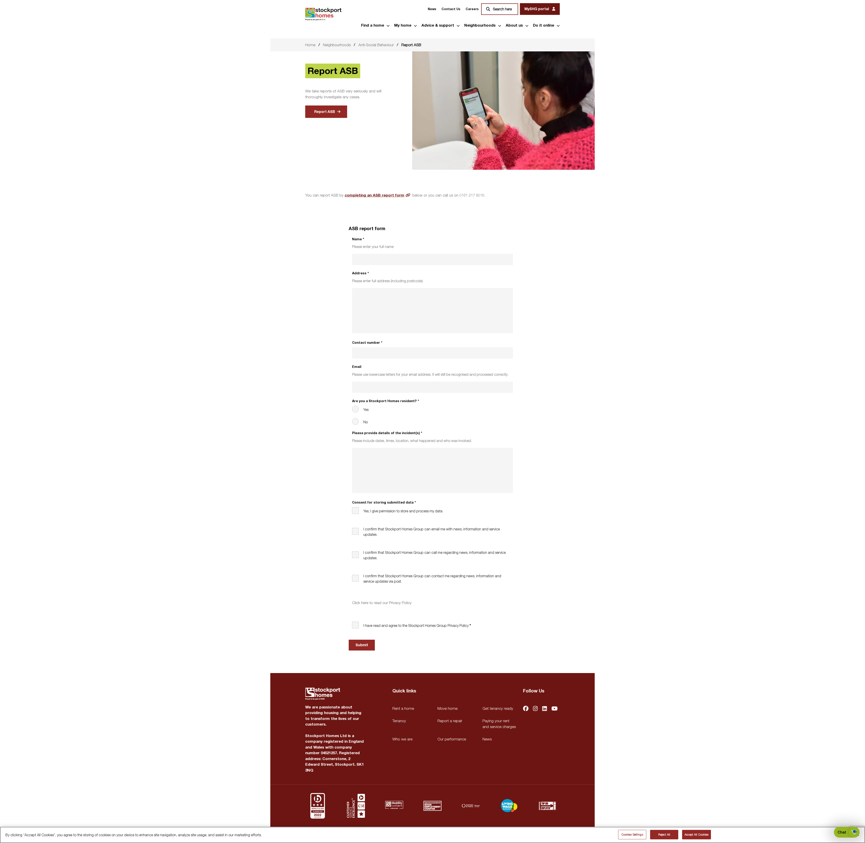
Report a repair (449, 721)
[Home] (323, 14)
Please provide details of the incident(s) (387, 433)
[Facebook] (525, 709)
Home (310, 45)
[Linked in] (544, 709)
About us (514, 25)
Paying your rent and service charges (499, 724)
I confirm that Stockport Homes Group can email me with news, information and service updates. (431, 531)
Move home (447, 708)
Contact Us (451, 9)
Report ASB (324, 112)
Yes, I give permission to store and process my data (402, 511)
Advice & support (437, 25)
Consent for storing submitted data (384, 502)
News (432, 9)
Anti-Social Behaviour (376, 45)
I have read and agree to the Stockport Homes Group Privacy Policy (416, 625)
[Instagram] (535, 709)
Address (360, 273)
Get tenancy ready (498, 708)
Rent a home (403, 708)
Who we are (402, 739)
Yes (366, 410)
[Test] (356, 806)
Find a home (372, 25)
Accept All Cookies (696, 834)
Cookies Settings (632, 834)
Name (358, 239)
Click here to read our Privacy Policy (382, 602)
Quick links (404, 691)
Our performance (451, 739)
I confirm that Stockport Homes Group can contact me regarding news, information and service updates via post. (432, 578)
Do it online (543, 25)
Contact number (367, 342)
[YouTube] (554, 709)
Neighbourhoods (480, 25)
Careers (472, 9)
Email (356, 366)
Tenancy (399, 721)
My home (402, 25)
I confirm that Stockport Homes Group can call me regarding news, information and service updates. (434, 555)
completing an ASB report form (374, 195)
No (365, 422)
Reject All (664, 834)
